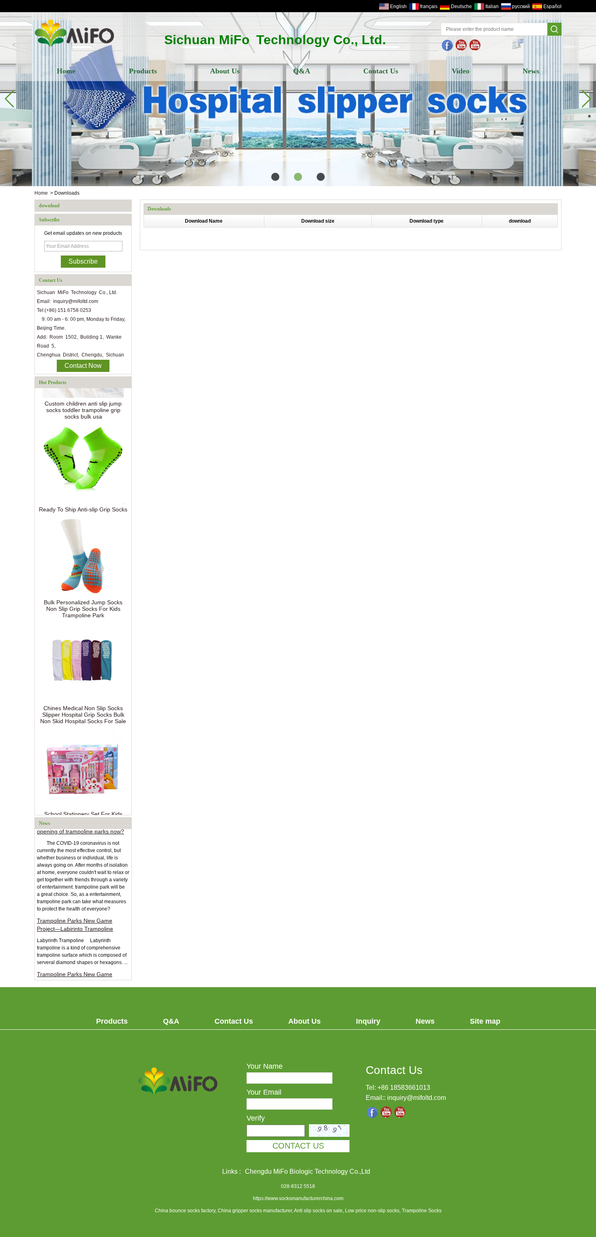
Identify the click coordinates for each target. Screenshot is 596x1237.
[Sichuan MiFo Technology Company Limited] (74, 47)
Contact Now (83, 365)
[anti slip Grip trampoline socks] (461, 45)
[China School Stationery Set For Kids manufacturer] (83, 758)
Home (66, 71)
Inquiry (368, 1021)
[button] (275, 177)
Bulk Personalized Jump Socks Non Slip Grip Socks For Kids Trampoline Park (83, 599)
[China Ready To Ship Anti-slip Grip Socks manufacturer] (83, 453)
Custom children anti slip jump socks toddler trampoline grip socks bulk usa (83, 400)
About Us (225, 71)
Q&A (301, 71)
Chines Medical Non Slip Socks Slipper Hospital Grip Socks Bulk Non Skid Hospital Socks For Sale (83, 705)
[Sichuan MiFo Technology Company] (447, 45)
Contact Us (380, 71)
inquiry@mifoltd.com (416, 1097)
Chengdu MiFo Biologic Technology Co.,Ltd (307, 1171)
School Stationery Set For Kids (83, 804)
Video (461, 71)
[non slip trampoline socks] (475, 45)
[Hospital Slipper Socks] (298, 99)
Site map (485, 1021)
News (531, 71)
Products (143, 71)
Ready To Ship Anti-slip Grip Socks (83, 500)
